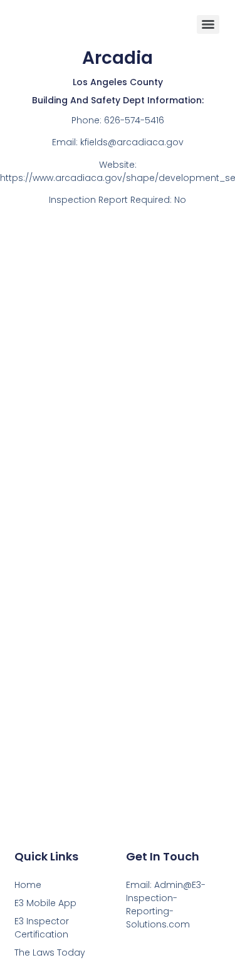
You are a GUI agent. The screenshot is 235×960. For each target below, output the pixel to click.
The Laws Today (49, 952)
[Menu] (208, 24)
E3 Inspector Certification (41, 928)
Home (27, 885)
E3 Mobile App (45, 903)
